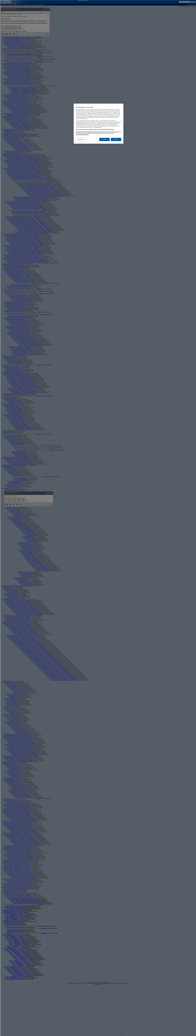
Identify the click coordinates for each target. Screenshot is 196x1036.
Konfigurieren (81, 139)
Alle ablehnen (104, 139)
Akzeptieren (116, 139)
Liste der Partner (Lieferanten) (82, 134)
